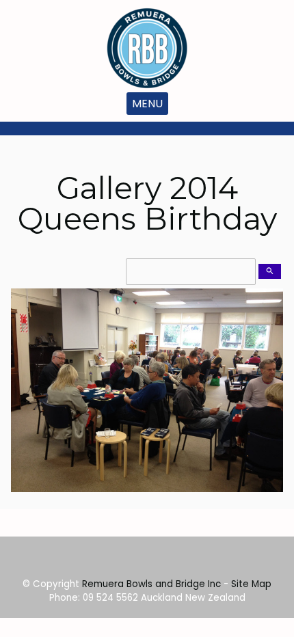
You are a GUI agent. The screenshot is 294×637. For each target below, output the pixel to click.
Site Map (251, 584)
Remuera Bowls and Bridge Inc (151, 584)
